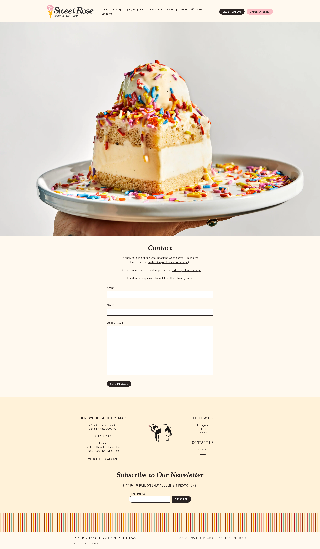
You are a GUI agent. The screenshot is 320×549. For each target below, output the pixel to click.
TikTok (202, 429)
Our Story (116, 9)
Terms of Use (181, 538)
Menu (105, 9)
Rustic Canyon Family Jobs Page (169, 262)
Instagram (203, 425)
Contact (202, 449)
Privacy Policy (198, 538)
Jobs (203, 453)
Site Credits (240, 538)
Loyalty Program (133, 9)
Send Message (119, 384)
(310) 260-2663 (102, 436)
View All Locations (102, 459)
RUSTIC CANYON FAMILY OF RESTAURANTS (107, 538)
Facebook (203, 432)
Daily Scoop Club (155, 9)
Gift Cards (196, 9)
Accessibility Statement (220, 538)
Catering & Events (177, 9)
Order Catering (260, 12)
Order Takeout (232, 12)
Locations (107, 13)
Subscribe (181, 499)
